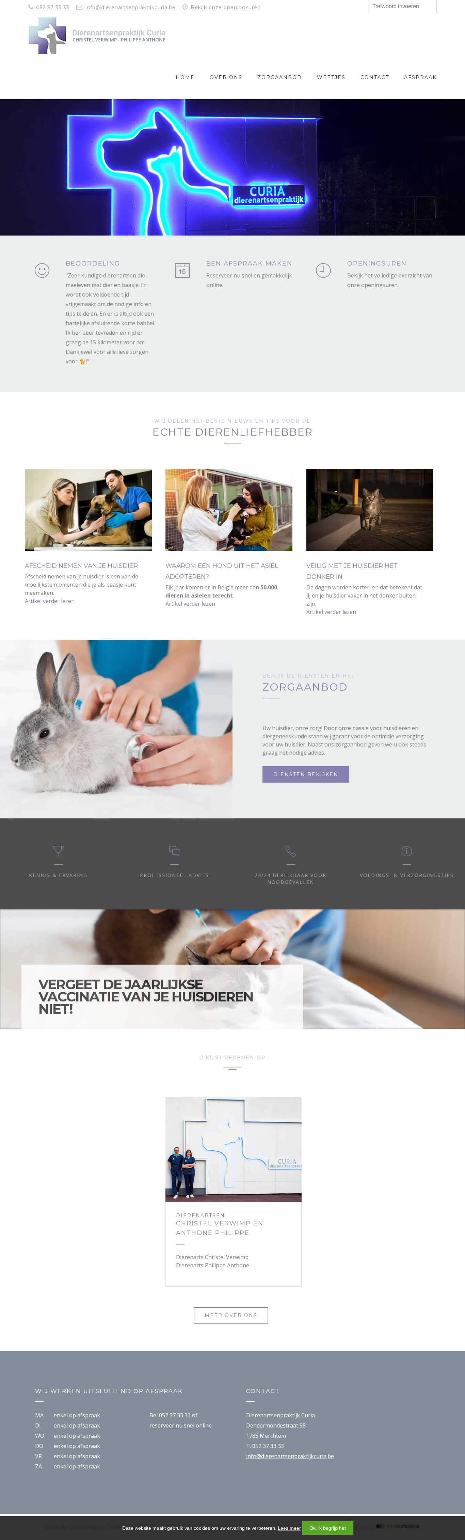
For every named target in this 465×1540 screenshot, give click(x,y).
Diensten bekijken (305, 774)
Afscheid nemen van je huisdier (81, 566)
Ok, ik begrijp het (327, 1528)
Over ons (226, 77)
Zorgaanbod (279, 77)
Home (185, 77)
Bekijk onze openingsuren (226, 7)
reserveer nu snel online (180, 1425)
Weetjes (331, 77)
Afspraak (420, 77)
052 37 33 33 (52, 7)
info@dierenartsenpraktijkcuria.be (130, 7)
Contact (374, 77)
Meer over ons (231, 1315)
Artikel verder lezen (50, 601)
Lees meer (289, 1528)
